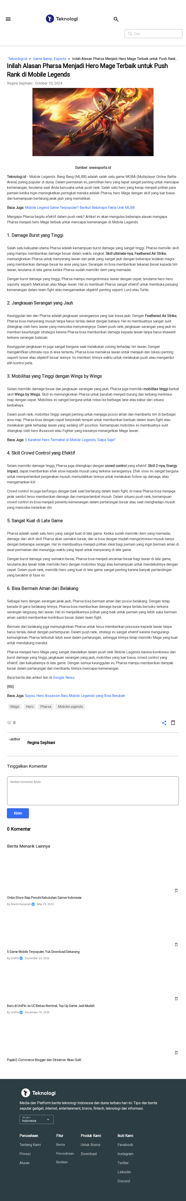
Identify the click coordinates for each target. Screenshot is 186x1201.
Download (89, 1154)
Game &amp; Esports (49, 59)
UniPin (15, 958)
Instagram (125, 1154)
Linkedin (124, 1172)
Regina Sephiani (19, 83)
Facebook (125, 1145)
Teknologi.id (17, 59)
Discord (123, 1181)
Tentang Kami (30, 1145)
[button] (8, 19)
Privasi (25, 1154)
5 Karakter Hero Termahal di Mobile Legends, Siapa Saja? (70, 440)
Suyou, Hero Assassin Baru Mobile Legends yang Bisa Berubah (75, 696)
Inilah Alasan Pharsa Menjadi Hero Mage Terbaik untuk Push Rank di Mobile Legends (125, 59)
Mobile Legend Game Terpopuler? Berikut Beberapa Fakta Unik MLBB (80, 207)
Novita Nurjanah (21, 904)
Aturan (24, 1163)
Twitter (123, 1163)
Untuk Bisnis (90, 1145)
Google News (64, 677)
